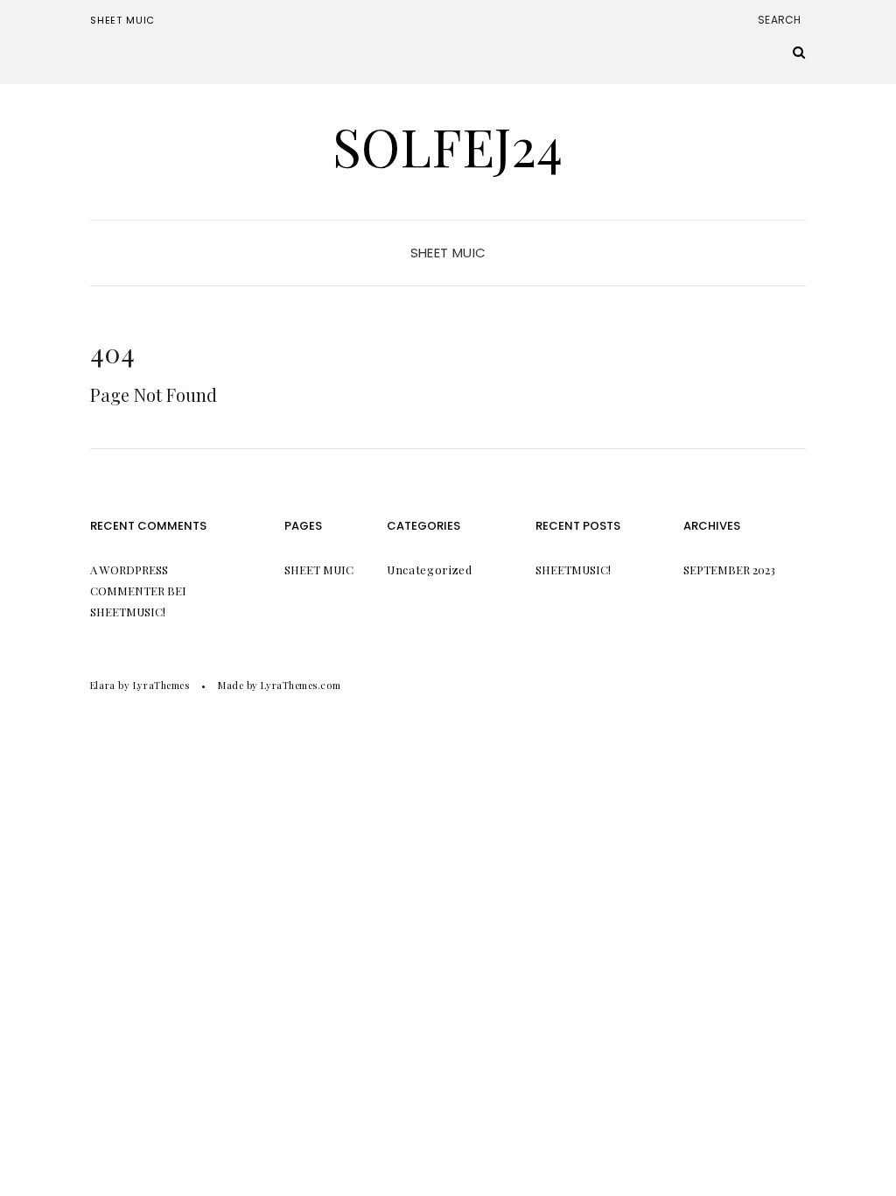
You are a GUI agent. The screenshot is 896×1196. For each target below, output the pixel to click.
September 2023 (729, 569)
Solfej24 (447, 145)
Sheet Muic (122, 20)
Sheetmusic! (127, 611)
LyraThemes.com (300, 685)
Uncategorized (429, 569)
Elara (103, 685)
